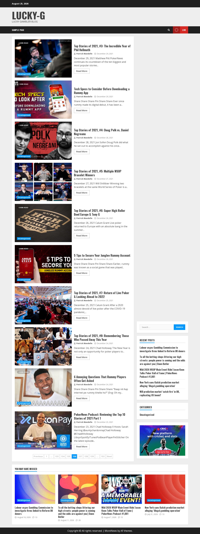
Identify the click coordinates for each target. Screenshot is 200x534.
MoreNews (111, 530)
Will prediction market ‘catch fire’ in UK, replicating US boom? (160, 393)
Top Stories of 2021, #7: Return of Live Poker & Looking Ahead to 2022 (43, 305)
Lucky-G (28, 15)
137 (80, 456)
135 (68, 456)
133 (57, 456)
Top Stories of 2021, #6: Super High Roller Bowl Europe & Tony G (43, 223)
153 (103, 456)
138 (86, 456)
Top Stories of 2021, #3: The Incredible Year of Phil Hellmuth (43, 58)
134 (62, 456)
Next (109, 456)
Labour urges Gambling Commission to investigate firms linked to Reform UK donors (162, 349)
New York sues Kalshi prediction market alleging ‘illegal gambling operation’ (159, 384)
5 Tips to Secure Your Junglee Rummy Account (43, 264)
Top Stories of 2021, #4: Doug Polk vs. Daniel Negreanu (43, 141)
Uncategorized (24, 74)
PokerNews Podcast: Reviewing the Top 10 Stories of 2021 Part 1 (43, 430)
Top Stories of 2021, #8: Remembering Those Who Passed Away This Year (43, 346)
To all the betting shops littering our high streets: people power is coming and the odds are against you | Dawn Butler (162, 360)
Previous (38, 456)
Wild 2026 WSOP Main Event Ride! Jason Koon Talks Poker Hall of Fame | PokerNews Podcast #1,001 (162, 373)
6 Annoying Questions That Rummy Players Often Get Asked (43, 387)
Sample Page (18, 29)
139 (92, 456)
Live (184, 29)
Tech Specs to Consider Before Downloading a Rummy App (43, 100)
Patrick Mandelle (84, 53)
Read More (81, 71)
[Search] (169, 30)
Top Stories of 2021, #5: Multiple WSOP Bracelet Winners (43, 182)
